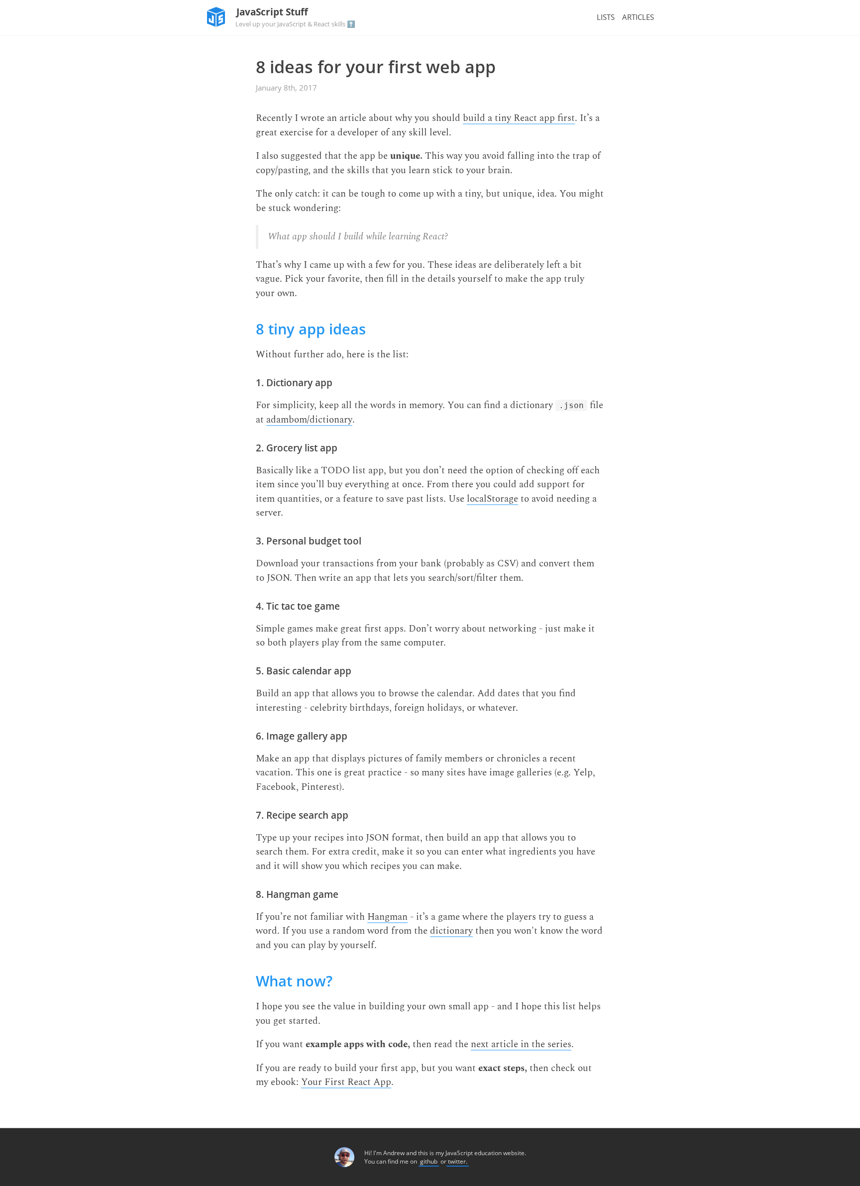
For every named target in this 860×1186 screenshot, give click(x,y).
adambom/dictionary (309, 420)
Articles (638, 17)
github (428, 1161)
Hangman (387, 917)
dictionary (451, 931)
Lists (606, 17)
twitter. (457, 1161)
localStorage (492, 499)
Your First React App (346, 1082)
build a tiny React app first (519, 118)
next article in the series (521, 1045)
